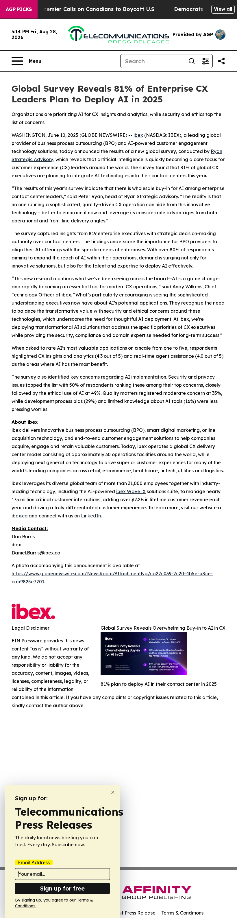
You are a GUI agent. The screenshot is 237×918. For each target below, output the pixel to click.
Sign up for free (62, 888)
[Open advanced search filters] (205, 61)
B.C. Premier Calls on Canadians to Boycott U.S (91, 9)
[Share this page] (221, 61)
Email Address (34, 862)
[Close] (113, 792)
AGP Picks (19, 9)
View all (223, 9)
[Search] (192, 61)
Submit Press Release (131, 913)
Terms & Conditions (182, 913)
